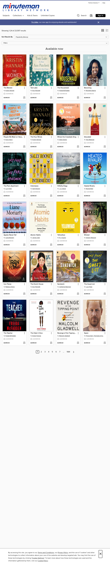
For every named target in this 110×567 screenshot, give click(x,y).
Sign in (100, 15)
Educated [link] (87, 137)
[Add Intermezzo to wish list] (51, 196)
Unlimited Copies (48, 15)
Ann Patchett (36, 90)
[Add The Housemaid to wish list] (78, 97)
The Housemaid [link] (63, 88)
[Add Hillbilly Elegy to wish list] (78, 196)
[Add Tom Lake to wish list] (51, 97)
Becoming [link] (87, 88)
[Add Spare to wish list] (104, 343)
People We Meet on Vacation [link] (13, 137)
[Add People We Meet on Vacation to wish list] (24, 146)
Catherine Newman (65, 287)
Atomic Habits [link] (36, 235)
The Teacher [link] (8, 333)
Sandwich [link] (60, 284)
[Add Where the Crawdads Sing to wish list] (78, 146)
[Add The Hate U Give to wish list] (51, 343)
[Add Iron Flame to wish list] (24, 294)
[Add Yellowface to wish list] (78, 245)
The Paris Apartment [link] (11, 186)
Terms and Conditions (46, 553)
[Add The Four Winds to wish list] (51, 146)
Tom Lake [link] (34, 88)
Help (103, 3)
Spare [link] (86, 333)
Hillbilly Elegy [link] (62, 186)
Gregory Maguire (91, 238)
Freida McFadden (64, 90)
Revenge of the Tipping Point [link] (67, 333)
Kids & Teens (32, 15)
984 (68, 352)
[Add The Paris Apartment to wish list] (24, 196)
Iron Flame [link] (7, 284)
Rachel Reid (89, 189)
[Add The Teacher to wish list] (24, 343)
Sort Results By (7, 37)
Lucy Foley (8, 189)
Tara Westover (90, 140)
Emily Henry (9, 140)
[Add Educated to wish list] (104, 146)
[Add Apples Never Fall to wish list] (24, 245)
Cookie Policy (43, 561)
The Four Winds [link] (36, 137)
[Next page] (74, 352)
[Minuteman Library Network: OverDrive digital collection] (26, 7)
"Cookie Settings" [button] (37, 558)
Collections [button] (18, 15)
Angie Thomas (36, 336)
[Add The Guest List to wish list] (104, 294)
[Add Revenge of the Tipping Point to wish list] (78, 343)
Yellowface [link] (61, 235)
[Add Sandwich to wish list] (78, 294)
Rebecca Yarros (10, 287)
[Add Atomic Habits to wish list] (51, 245)
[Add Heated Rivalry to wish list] (104, 196)
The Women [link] (8, 88)
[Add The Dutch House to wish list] (51, 294)
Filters (5, 43)
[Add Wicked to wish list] (104, 245)
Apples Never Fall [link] (10, 235)
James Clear (36, 238)
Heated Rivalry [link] (89, 186)
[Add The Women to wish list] (24, 97)
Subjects (6, 15)
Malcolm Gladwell (64, 336)
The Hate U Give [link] (37, 333)
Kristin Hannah (9, 90)
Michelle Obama (91, 90)
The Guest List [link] (89, 284)
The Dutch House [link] (37, 284)
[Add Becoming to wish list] (104, 97)
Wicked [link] (86, 235)
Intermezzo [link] (34, 186)
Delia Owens (63, 140)
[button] (94, 3)
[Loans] (91, 16)
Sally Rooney (36, 189)
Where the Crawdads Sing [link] (66, 137)
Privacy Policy (63, 553)
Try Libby (34, 22)
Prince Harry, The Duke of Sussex (95, 336)
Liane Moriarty (9, 238)
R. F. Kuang (62, 238)
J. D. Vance (62, 189)
